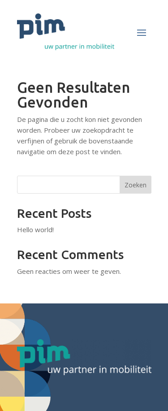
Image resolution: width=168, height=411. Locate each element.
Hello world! (35, 229)
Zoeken (135, 185)
